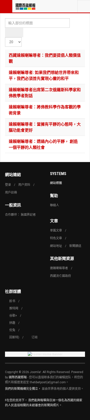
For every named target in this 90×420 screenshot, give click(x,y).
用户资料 (24, 185)
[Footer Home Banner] (45, 354)
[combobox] (83, 6)
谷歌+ (13, 315)
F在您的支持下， (16, 400)
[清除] (18, 32)
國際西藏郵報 (18, 377)
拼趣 (12, 323)
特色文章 (56, 238)
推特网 (13, 308)
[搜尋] (9, 32)
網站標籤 (56, 183)
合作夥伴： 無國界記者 (20, 214)
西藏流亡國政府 (60, 276)
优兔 (12, 330)
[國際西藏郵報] (26, 6)
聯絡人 (54, 205)
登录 (8, 185)
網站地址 (56, 246)
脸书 (12, 301)
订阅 (35, 337)
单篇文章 (56, 230)
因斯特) (14, 337)
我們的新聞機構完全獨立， (23, 389)
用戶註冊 (11, 192)
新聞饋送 (75, 246)
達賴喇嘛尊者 (59, 268)
